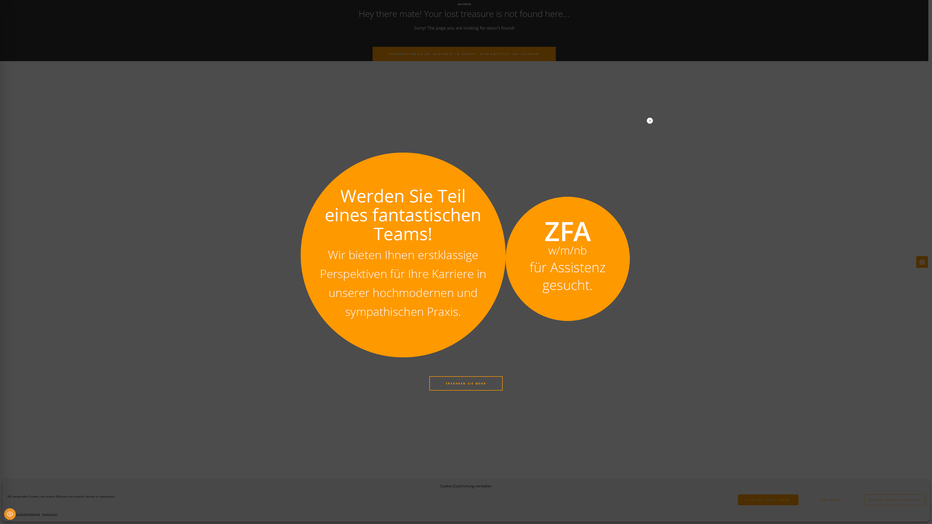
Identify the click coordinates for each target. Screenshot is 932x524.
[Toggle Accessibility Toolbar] (10, 514)
